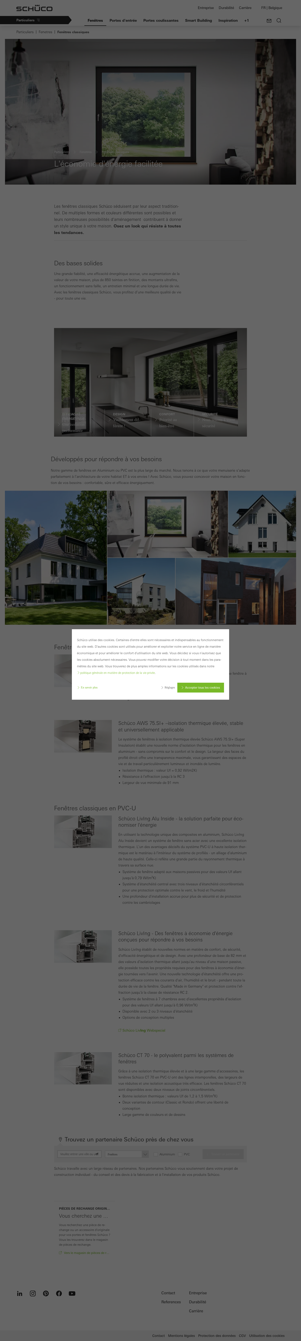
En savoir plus (89, 687)
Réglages (170, 687)
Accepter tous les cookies (202, 687)
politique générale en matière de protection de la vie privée (117, 672)
